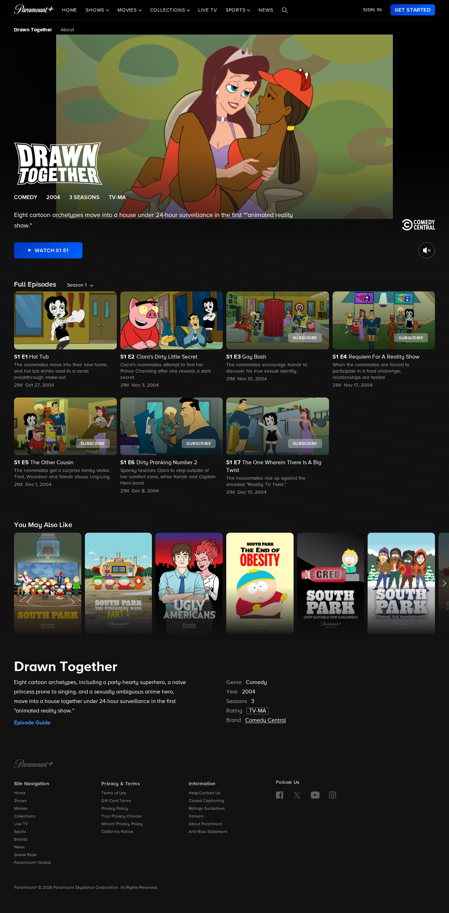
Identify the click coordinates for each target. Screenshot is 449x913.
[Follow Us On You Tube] (315, 795)
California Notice (117, 832)
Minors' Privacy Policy (122, 824)
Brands (21, 840)
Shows (20, 801)
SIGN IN (372, 9)
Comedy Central (265, 720)
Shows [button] (96, 10)
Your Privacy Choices (121, 816)
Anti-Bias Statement (208, 832)
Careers (196, 816)
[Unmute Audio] (426, 250)
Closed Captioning (206, 801)
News (266, 10)
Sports (20, 832)
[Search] (285, 10)
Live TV (207, 10)
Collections (24, 816)
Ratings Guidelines (207, 809)
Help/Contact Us (204, 793)
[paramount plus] (34, 10)
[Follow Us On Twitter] (297, 795)
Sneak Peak (25, 855)
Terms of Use (113, 793)
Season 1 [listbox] (77, 285)
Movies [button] (128, 10)
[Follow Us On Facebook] (279, 795)
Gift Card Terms (116, 801)
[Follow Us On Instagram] (332, 795)
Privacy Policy (114, 809)
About (67, 29)
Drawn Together (33, 29)
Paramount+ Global (32, 863)
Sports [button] (236, 10)
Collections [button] (168, 10)
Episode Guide (32, 722)
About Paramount (205, 824)
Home (69, 10)
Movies (21, 809)
